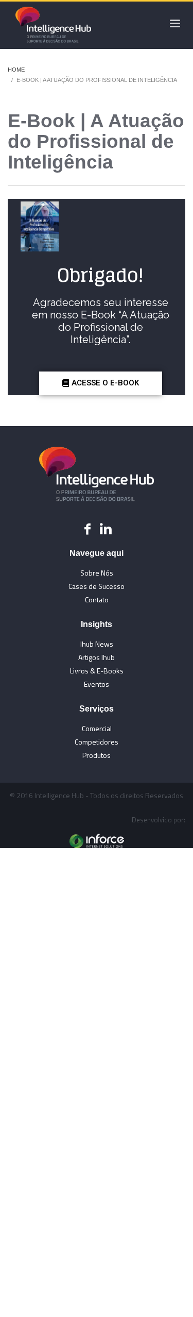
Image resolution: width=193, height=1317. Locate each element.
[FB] (87, 528)
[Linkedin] (106, 528)
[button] (100, 383)
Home (16, 69)
